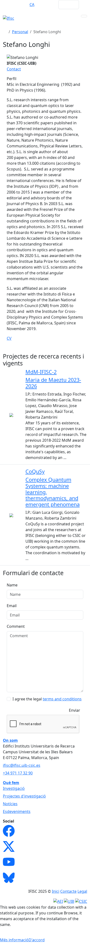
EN (13, 4)
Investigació (14, 788)
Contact (14, 69)
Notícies (10, 803)
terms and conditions (62, 699)
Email (12, 605)
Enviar (74, 710)
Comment (16, 626)
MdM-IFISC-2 (41, 371)
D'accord (37, 940)
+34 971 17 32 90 (18, 773)
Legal (82, 891)
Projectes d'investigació (24, 796)
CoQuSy (35, 471)
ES (22, 4)
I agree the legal (47, 699)
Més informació (14, 940)
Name (12, 585)
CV (9, 338)
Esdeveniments (16, 811)
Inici (55, 891)
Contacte (68, 891)
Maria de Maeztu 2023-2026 (53, 383)
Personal (20, 31)
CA (32, 4)
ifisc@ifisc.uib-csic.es (21, 765)
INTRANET (45, 4)
